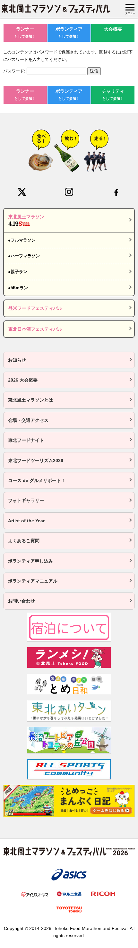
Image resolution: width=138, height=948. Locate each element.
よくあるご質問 (23, 540)
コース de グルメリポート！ (36, 480)
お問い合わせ (21, 600)
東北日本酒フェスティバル (35, 329)
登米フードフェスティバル (35, 308)
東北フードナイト (26, 440)
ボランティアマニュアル (32, 580)
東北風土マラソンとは (30, 400)
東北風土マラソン (26, 220)
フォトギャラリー (26, 500)
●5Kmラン (18, 287)
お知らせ (17, 360)
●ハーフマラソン (24, 255)
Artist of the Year (26, 520)
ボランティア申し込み (30, 561)
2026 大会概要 (23, 380)
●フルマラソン (22, 240)
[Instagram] (69, 192)
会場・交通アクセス (28, 420)
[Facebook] (116, 192)
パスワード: (15, 71)
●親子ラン (17, 271)
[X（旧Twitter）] (22, 192)
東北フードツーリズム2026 (35, 460)
